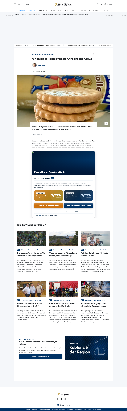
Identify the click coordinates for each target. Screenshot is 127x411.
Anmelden (110, 4)
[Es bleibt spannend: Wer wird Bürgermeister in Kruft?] (31, 289)
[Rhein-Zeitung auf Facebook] (61, 399)
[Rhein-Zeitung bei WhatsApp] (58, 399)
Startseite (17, 14)
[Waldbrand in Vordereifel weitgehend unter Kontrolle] (63, 289)
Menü (18, 4)
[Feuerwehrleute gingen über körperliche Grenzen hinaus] (95, 289)
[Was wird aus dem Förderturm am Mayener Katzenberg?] (63, 238)
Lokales (24, 14)
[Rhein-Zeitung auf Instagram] (65, 399)
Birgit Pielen (41, 65)
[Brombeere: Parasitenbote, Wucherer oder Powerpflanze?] (31, 238)
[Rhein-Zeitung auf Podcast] (69, 399)
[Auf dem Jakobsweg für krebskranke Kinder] (95, 238)
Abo (101, 4)
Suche (27, 4)
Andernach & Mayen (34, 14)
